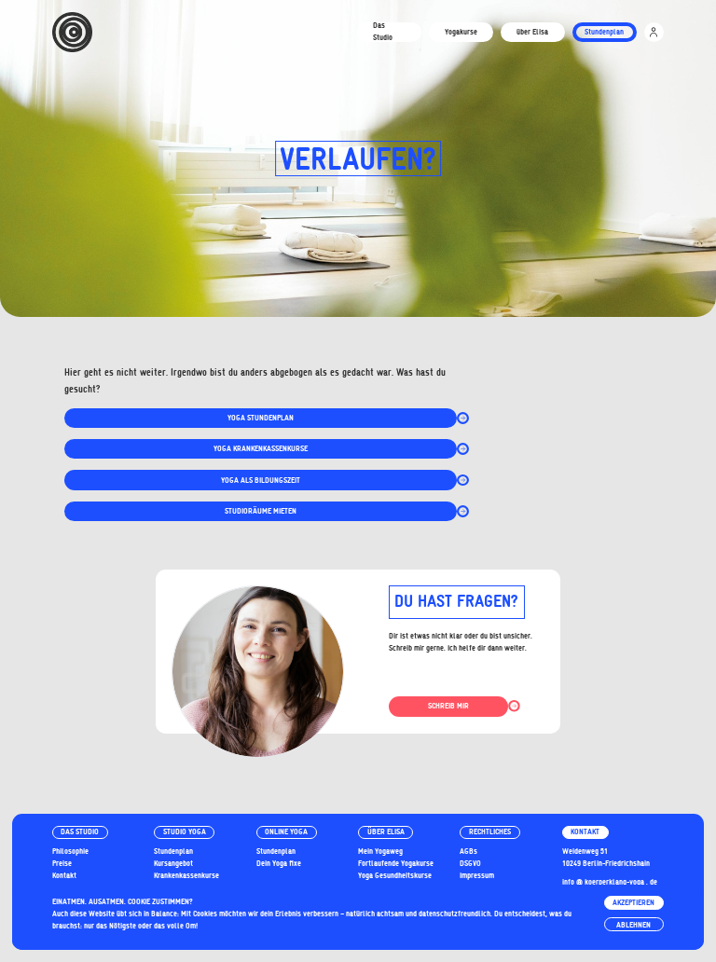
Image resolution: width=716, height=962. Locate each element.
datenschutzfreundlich (454, 913)
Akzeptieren (633, 902)
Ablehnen (633, 924)
